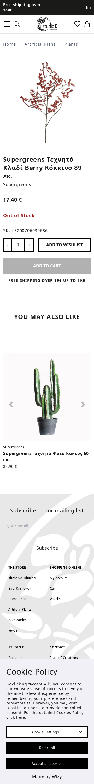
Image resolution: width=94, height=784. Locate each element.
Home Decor (18, 599)
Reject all (47, 747)
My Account (59, 578)
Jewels (13, 630)
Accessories (17, 620)
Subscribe (47, 548)
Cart (53, 588)
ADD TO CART (47, 266)
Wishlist (56, 599)
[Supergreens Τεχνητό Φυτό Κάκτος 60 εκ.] (47, 397)
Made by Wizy (47, 777)
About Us (15, 657)
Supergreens (17, 184)
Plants (71, 44)
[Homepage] (47, 24)
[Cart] (87, 24)
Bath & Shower (19, 588)
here (20, 717)
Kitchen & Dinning (22, 578)
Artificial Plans (40, 44)
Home (9, 44)
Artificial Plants (19, 609)
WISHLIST (64, 245)
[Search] (17, 24)
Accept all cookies (47, 763)
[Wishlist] (77, 24)
